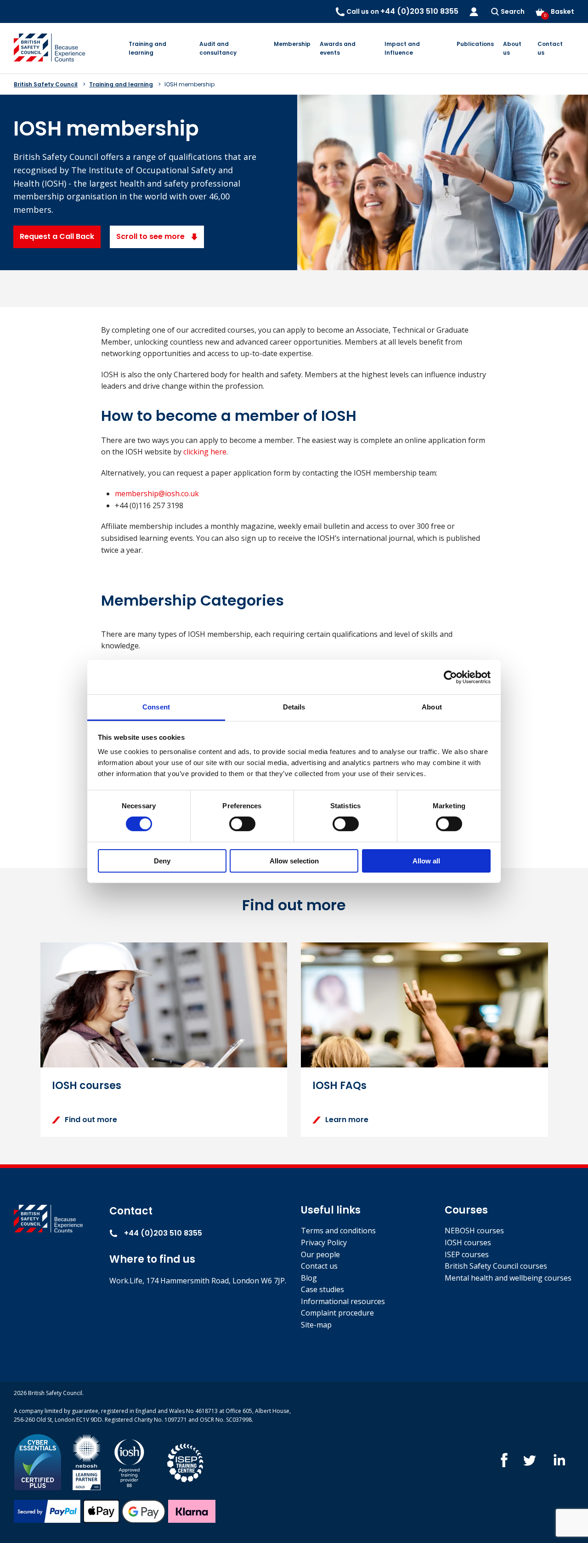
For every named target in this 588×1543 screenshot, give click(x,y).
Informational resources (343, 1301)
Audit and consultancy (218, 48)
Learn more (346, 1119)
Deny (162, 861)
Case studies (322, 1289)
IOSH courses (86, 1085)
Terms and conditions (338, 1230)
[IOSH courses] (129, 1461)
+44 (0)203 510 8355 (162, 1233)
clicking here (204, 452)
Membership (292, 44)
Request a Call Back (57, 236)
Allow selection (294, 861)
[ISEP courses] (185, 1461)
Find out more (91, 1119)
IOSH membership (189, 84)
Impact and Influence (402, 48)
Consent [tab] (156, 707)
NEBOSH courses (474, 1230)
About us (512, 48)
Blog (309, 1278)
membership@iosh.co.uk (157, 493)
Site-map (316, 1325)
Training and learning (147, 48)
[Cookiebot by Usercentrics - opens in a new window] (450, 677)
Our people (320, 1254)
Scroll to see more (151, 236)
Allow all (426, 861)
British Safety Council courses (496, 1266)
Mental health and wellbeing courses (508, 1278)
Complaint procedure (337, 1313)
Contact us (550, 48)
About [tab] (432, 707)
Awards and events (338, 48)
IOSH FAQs (339, 1085)
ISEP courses (467, 1254)
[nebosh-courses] (87, 1461)
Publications (475, 44)
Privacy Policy (324, 1242)
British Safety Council (46, 84)
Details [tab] (294, 707)
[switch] (242, 824)
